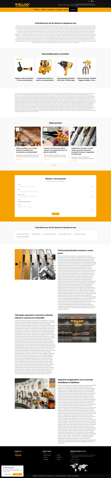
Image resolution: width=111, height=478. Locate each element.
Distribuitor (51, 9)
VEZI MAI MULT (19, 159)
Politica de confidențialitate (73, 475)
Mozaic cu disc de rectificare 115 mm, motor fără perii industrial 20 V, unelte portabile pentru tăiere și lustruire (24, 79)
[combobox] (55, 202)
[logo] (22, 5)
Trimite (55, 213)
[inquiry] (109, 234)
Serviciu (43, 9)
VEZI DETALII (24, 67)
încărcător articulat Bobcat (23, 236)
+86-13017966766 (75, 459)
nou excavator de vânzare (80, 234)
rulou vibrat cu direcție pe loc (49, 234)
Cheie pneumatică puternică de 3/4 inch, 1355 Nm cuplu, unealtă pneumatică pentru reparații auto (66, 79)
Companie (59, 9)
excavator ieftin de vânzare (65, 234)
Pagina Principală (47, 455)
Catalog (65, 9)
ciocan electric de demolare (23, 234)
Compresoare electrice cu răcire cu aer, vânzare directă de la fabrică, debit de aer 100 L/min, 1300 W (45, 79)
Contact (73, 9)
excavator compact (36, 234)
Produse (36, 9)
